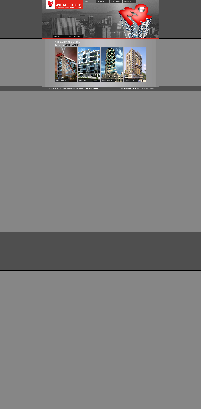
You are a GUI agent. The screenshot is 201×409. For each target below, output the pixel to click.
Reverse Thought (92, 88)
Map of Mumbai (126, 88)
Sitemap (136, 88)
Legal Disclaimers (147, 88)
